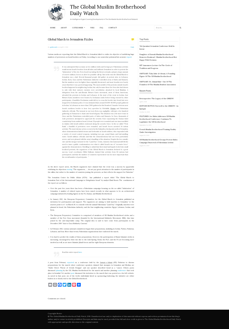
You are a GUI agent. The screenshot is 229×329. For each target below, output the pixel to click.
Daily (132, 47)
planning (59, 270)
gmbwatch (53, 47)
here (80, 252)
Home (52, 28)
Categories (77, 28)
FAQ (101, 28)
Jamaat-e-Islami (106, 262)
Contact (112, 28)
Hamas (113, 108)
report (129, 57)
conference (122, 270)
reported (70, 262)
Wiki (92, 28)
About (64, 28)
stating (69, 169)
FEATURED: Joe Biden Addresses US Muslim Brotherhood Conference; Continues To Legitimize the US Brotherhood (157, 119)
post (72, 273)
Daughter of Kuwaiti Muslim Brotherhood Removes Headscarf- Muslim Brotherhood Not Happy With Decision (158, 57)
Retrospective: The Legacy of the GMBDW (156, 98)
